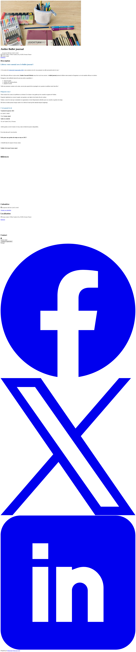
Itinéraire (3, 219)
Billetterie (3, 57)
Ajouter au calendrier (6, 210)
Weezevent (10, 650)
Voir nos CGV (16, 650)
